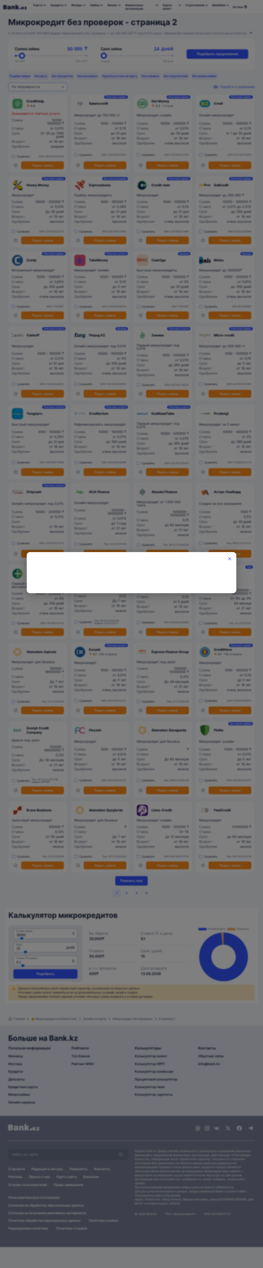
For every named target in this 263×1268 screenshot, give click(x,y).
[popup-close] (229, 558)
